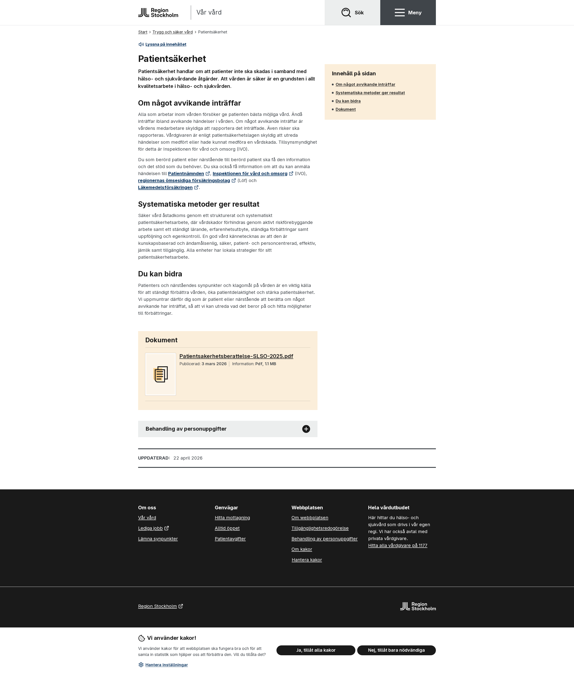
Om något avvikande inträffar (365, 84)
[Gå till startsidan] (158, 12)
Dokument (345, 109)
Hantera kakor (307, 559)
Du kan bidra (348, 100)
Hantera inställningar (167, 664)
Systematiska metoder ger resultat (370, 92)
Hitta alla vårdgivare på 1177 (397, 545)
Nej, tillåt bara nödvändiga (396, 650)
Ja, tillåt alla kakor (316, 650)
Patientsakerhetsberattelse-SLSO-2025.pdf (236, 356)
